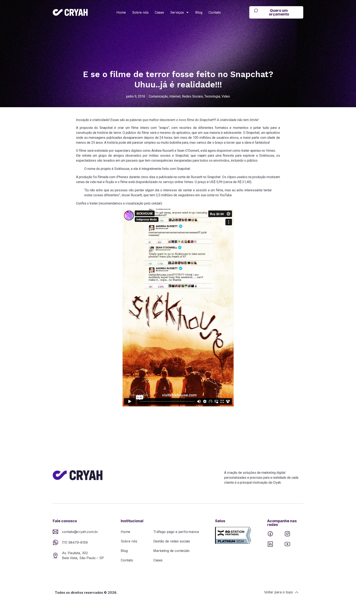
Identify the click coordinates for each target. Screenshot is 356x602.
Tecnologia (212, 96)
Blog (198, 12)
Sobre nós (140, 12)
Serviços (177, 12)
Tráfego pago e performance (176, 532)
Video (225, 96)
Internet (174, 96)
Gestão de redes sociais (171, 541)
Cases (159, 12)
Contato (214, 12)
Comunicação (158, 96)
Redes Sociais (192, 96)
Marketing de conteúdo (171, 551)
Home (121, 12)
